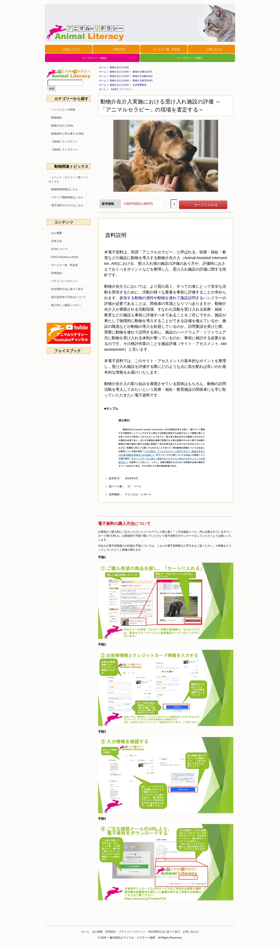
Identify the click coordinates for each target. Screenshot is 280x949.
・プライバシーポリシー (63, 281)
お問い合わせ (214, 49)
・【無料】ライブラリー (63, 149)
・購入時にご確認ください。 (66, 305)
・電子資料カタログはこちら (66, 205)
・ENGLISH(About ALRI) (63, 257)
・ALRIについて (58, 249)
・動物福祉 (55, 117)
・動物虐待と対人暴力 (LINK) (66, 133)
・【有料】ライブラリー (63, 141)
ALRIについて (71, 49)
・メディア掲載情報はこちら (66, 197)
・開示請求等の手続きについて (67, 297)
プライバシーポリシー (132, 931)
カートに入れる (206, 204)
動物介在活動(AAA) (143, 76)
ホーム (102, 67)
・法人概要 (55, 232)
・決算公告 (55, 240)
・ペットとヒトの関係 (62, 109)
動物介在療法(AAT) (142, 71)
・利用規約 (55, 273)
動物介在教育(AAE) (143, 80)
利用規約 (110, 931)
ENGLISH (119, 49)
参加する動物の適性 (136, 298)
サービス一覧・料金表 (166, 49)
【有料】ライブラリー (121, 89)
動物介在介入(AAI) (119, 67)
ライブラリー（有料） (190, 58)
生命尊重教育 (139, 85)
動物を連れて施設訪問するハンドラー (190, 298)
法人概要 (97, 931)
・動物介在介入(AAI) (61, 125)
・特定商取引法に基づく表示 (66, 289)
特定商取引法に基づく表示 (164, 931)
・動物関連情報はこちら (63, 189)
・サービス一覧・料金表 (63, 265)
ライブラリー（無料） (95, 58)
